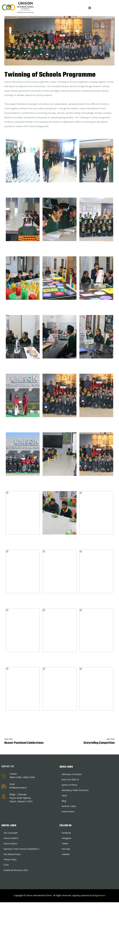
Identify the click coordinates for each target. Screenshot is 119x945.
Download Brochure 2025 (16, 870)
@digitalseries (98, 895)
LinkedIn (66, 854)
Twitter (65, 843)
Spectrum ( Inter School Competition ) (21, 848)
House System (10, 843)
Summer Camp (69, 806)
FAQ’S (64, 795)
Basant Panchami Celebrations (24, 741)
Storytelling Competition (99, 741)
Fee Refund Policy (12, 854)
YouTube (66, 848)
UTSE (6, 864)
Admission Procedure (72, 774)
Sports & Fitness (69, 784)
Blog (64, 801)
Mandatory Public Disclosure (75, 790)
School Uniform (11, 838)
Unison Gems (68, 811)
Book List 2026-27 (70, 779)
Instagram (66, 838)
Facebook (66, 832)
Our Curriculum (11, 832)
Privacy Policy (10, 859)
